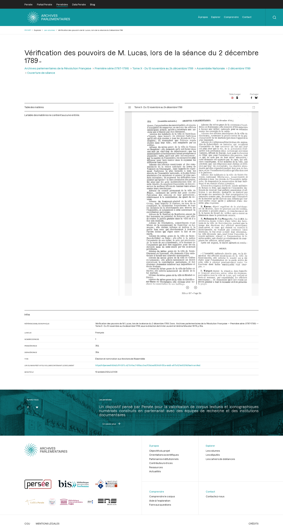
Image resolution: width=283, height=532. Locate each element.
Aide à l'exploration (159, 500)
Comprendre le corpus (162, 496)
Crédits (254, 523)
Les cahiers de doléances (220, 459)
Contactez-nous (215, 496)
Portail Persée (44, 4)
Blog (92, 4)
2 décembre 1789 (239, 68)
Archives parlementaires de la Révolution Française (57, 68)
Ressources (156, 467)
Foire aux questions (160, 504)
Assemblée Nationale (211, 68)
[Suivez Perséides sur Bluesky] (37, 407)
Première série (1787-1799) (112, 68)
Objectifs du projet (159, 450)
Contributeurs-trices (160, 463)
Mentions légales (47, 523)
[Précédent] (187, 287)
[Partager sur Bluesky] (256, 98)
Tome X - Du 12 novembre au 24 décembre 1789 (162, 68)
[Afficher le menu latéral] (130, 107)
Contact (246, 17)
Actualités (155, 471)
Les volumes (49, 30)
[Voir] (40, 60)
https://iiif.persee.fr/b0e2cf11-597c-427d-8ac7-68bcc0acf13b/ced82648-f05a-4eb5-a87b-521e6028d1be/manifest (147, 365)
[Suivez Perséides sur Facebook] (27, 407)
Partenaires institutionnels (163, 459)
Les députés (213, 454)
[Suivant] (196, 287)
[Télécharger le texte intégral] (237, 98)
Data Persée (79, 4)
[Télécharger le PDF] (232, 98)
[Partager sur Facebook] (251, 98)
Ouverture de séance (41, 72)
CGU (27, 523)
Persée (28, 4)
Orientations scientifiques (164, 454)
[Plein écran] (254, 107)
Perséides (62, 4)
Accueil (27, 30)
